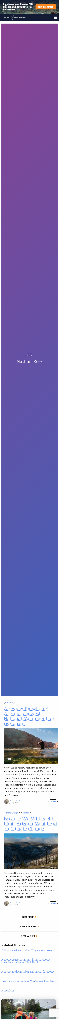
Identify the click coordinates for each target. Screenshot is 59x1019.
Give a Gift (28, 936)
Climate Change (11, 812)
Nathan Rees (15, 800)
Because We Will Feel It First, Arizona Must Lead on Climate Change (30, 823)
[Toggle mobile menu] (44, 17)
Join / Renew (28, 926)
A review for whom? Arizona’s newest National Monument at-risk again (29, 716)
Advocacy (9, 702)
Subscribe (28, 917)
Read (53, 801)
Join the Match (46, 6)
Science (26, 812)
